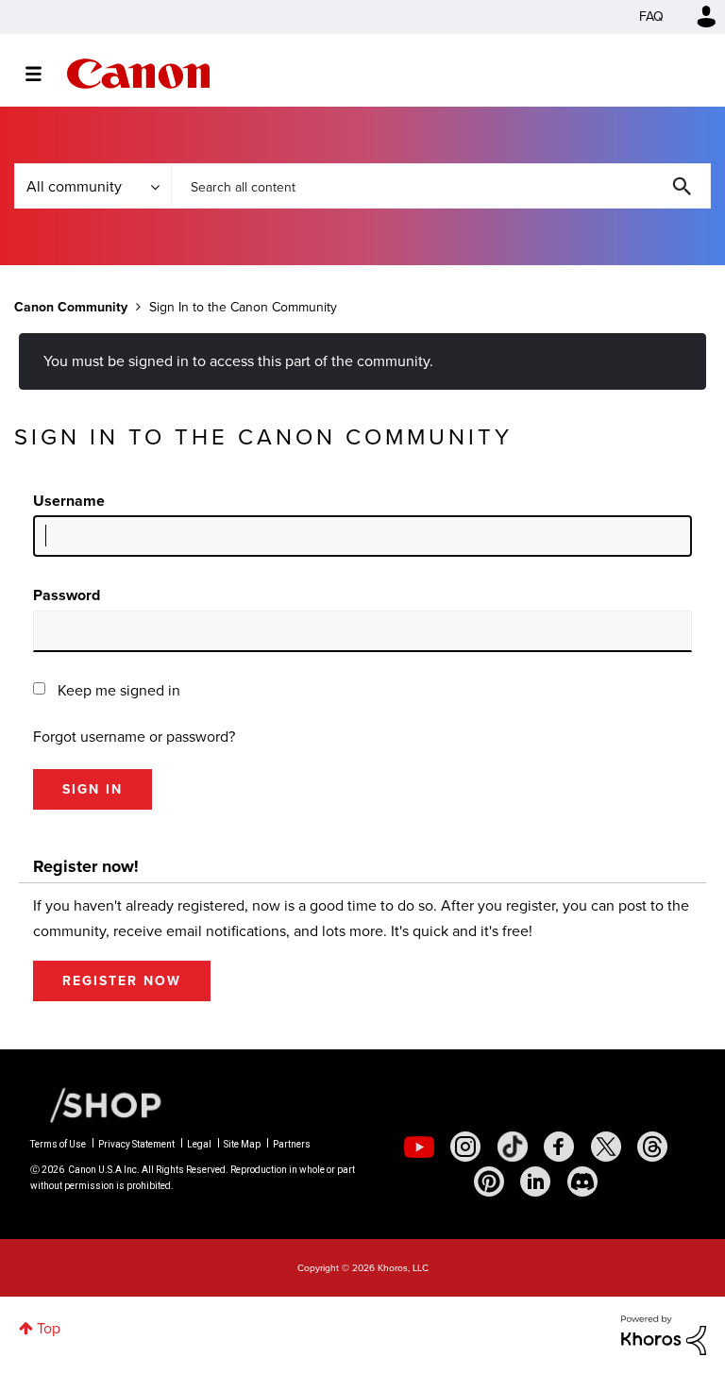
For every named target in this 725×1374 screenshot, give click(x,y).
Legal (199, 1144)
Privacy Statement (136, 1144)
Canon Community (138, 74)
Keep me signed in (119, 690)
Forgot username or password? (134, 736)
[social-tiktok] (512, 1146)
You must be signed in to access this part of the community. (238, 361)
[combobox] (441, 186)
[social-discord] (582, 1181)
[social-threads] (652, 1146)
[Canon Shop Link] (96, 1104)
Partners (292, 1144)
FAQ (651, 16)
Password (66, 595)
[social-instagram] (465, 1146)
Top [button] (48, 1328)
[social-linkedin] (535, 1181)
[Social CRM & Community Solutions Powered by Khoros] (663, 1334)
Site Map (242, 1144)
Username (69, 500)
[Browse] (43, 73)
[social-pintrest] (489, 1181)
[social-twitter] (606, 1146)
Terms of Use (58, 1144)
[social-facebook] (559, 1146)
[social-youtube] (419, 1146)
